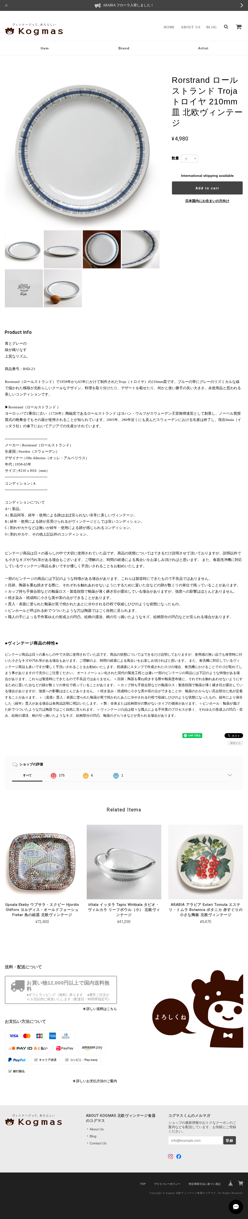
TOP (143, 1183)
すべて (27, 775)
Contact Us (98, 1143)
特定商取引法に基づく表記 (205, 1183)
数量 (175, 158)
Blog (211, 27)
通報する (235, 743)
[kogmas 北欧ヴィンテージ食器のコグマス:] (187, 1009)
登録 (229, 1140)
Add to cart (207, 188)
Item (45, 48)
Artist (203, 48)
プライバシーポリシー (167, 1183)
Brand (124, 48)
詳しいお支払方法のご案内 (96, 1081)
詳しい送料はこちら (101, 1009)
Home (169, 27)
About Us (191, 27)
